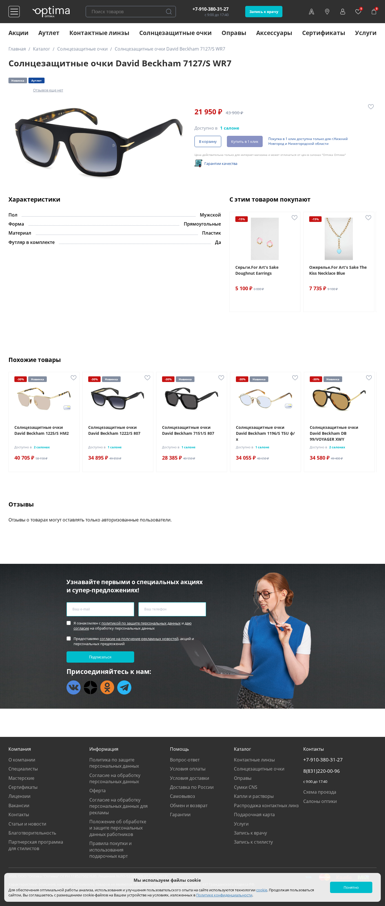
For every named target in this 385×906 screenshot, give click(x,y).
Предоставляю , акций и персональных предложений (134, 641)
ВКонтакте (74, 687)
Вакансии (18, 805)
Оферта (97, 790)
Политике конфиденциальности (224, 895)
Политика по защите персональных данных (114, 763)
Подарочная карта (254, 814)
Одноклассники (107, 687)
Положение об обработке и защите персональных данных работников (117, 827)
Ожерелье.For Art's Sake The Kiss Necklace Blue (338, 270)
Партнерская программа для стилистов (35, 845)
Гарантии (180, 814)
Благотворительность (32, 833)
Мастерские (21, 778)
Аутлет (48, 33)
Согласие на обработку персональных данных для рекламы (118, 806)
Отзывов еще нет (48, 90)
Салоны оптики (320, 801)
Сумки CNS (245, 787)
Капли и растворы (254, 796)
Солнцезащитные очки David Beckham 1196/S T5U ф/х (265, 433)
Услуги (366, 33)
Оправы (234, 33)
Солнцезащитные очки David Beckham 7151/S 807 (188, 430)
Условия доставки (189, 778)
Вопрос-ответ (185, 760)
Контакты (18, 814)
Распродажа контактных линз (266, 805)
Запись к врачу (263, 11)
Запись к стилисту (253, 842)
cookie (261, 889)
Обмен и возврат (188, 805)
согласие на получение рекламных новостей (139, 638)
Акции (18, 33)
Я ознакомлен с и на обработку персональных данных (133, 626)
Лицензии (19, 796)
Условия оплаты (187, 769)
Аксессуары (274, 33)
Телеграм (124, 687)
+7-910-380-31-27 (211, 9)
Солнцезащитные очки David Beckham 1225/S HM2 (41, 430)
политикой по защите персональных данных (141, 623)
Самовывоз (182, 796)
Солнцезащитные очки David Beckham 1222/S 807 (114, 430)
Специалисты (23, 769)
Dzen (90, 687)
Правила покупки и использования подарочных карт (110, 849)
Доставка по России (192, 787)
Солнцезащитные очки (175, 33)
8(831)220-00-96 (321, 771)
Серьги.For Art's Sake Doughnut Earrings (256, 270)
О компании (21, 760)
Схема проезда (319, 792)
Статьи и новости (27, 824)
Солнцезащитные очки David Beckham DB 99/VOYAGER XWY (334, 433)
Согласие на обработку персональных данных (114, 778)
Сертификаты (323, 33)
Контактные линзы (99, 33)
